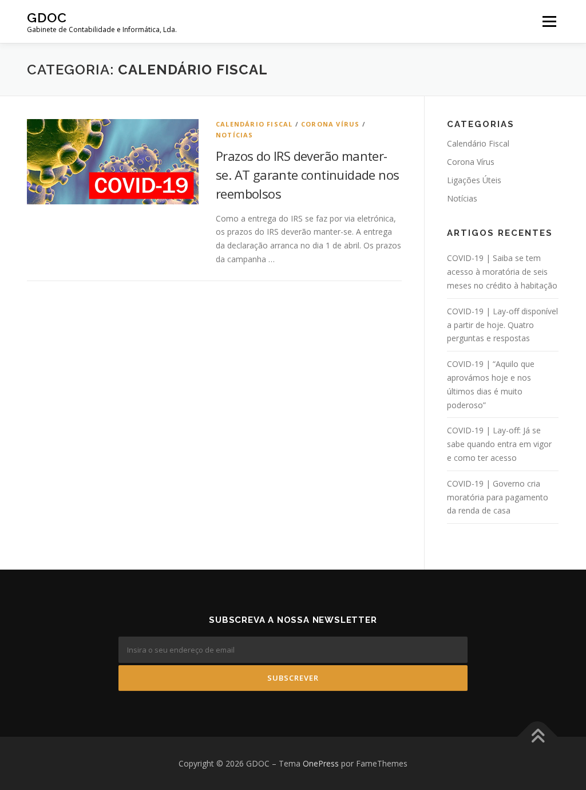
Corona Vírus (330, 124)
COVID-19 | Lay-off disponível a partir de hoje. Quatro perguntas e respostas (502, 325)
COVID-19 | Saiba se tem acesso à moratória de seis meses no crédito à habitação (502, 271)
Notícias (235, 135)
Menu (549, 21)
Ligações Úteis (474, 180)
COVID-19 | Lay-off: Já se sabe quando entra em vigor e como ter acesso (499, 444)
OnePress (321, 763)
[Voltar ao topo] (537, 736)
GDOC (47, 17)
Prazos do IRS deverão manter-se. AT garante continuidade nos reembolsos (307, 174)
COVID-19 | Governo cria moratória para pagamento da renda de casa (497, 497)
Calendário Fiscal (254, 124)
